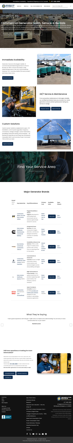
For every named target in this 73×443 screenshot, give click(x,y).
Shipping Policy (31, 440)
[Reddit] (46, 434)
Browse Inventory (7, 34)
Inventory (4, 397)
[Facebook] (27, 434)
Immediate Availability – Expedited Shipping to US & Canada (30, 1)
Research (28, 402)
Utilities (19, 219)
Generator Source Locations (36, 171)
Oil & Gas (23, 215)
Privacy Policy (25, 440)
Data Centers (20, 217)
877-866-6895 (55, 1)
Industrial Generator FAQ (32, 425)
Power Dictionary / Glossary (33, 423)
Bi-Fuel (43, 250)
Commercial (20, 245)
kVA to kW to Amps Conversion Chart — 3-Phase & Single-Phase (36, 410)
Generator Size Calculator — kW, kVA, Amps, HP (35, 406)
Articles (28, 427)
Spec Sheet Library (31, 397)
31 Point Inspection (6, 410)
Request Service (45, 108)
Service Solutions (20, 34)
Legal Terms (48, 440)
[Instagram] (36, 434)
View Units (52, 216)
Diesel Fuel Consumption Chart (34, 418)
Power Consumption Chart (33, 420)
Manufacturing (20, 232)
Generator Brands (30, 400)
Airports (19, 279)
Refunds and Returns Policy (40, 440)
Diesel (42, 213)
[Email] (43, 434)
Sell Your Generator (36, 6)
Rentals (26, 6)
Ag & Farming (20, 244)
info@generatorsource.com (64, 404)
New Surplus (5, 402)
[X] (30, 434)
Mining (18, 215)
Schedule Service (9, 373)
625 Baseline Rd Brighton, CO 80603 (62, 406)
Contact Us (8, 377)
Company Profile (6, 408)
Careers (4, 411)
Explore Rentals (56, 108)
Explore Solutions (7, 144)
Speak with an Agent (35, 34)
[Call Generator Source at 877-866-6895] (50, 1)
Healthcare (19, 230)
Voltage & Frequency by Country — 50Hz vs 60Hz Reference (36, 415)
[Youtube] (33, 434)
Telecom (19, 249)
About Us (4, 406)
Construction (20, 213)
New (3, 399)
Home (2, 49)
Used (3, 401)
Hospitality (19, 264)
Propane (43, 234)
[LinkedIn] (39, 434)
